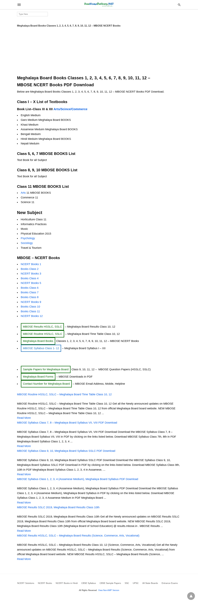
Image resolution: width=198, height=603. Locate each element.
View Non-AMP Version (108, 590)
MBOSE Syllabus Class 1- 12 (41, 348)
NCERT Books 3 (31, 273)
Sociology (27, 243)
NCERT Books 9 (31, 302)
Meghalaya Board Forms (38, 376)
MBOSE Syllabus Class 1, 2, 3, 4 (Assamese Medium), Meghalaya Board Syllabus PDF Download (77, 479)
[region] (99, 50)
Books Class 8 (30, 297)
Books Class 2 (30, 268)
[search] (179, 4)
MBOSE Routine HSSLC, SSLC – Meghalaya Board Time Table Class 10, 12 (64, 394)
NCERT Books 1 (31, 264)
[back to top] (191, 596)
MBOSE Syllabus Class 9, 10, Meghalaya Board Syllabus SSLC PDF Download (66, 450)
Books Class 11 (30, 311)
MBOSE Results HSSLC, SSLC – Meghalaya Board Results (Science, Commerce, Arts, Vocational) (78, 535)
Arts (23, 192)
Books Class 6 (30, 287)
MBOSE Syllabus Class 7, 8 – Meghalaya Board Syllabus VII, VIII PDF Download (67, 422)
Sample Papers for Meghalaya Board (46, 369)
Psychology (28, 238)
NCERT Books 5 (31, 283)
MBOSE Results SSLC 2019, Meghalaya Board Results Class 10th (58, 507)
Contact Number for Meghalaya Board (46, 383)
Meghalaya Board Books (38, 341)
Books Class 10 (30, 306)
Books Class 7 (30, 292)
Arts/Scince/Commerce (70, 109)
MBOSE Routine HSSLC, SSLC (42, 333)
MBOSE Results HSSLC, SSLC (42, 326)
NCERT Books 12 (32, 316)
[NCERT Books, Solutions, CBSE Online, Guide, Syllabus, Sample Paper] (99, 5)
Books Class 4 (30, 278)
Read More (24, 417)
